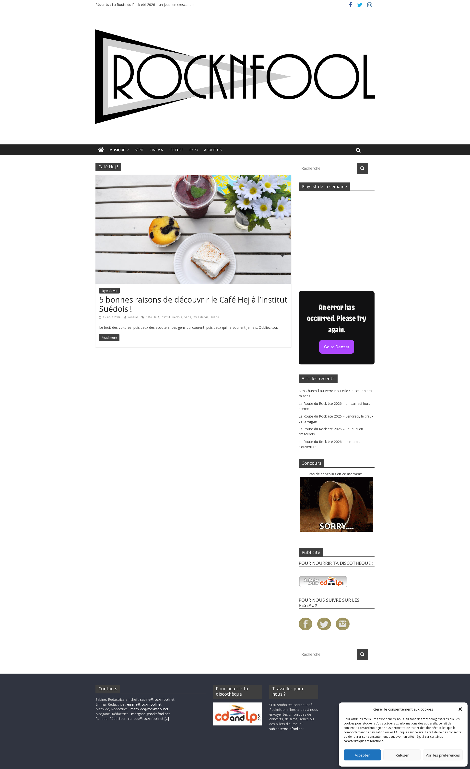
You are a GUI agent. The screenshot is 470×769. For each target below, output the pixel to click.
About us (213, 149)
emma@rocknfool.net (144, 704)
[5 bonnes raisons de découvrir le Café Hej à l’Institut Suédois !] (193, 178)
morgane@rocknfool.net (150, 714)
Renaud (133, 317)
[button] (460, 709)
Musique (117, 149)
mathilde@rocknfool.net (149, 709)
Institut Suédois (171, 317)
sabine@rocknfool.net (157, 699)
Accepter (362, 755)
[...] (166, 718)
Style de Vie (109, 291)
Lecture (176, 149)
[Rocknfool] (235, 76)
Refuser (402, 755)
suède (215, 317)
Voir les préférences (443, 755)
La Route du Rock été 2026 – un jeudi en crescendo (153, 4)
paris (187, 317)
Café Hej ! (152, 317)
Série (139, 149)
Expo (193, 149)
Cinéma (156, 149)
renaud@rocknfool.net (146, 718)
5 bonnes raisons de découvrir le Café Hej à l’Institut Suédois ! (193, 304)
